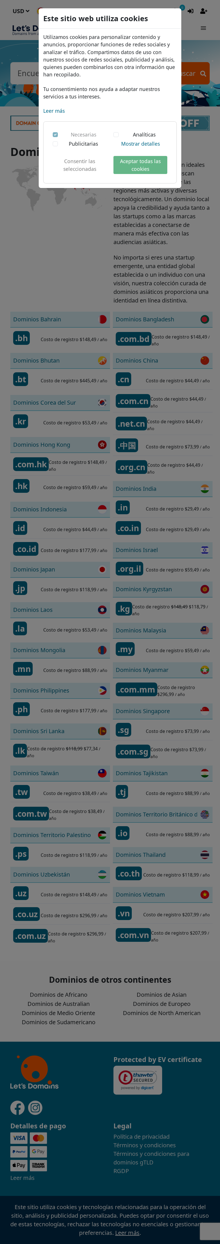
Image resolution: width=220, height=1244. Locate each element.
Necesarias (83, 134)
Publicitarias (83, 143)
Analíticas (144, 134)
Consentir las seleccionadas (79, 165)
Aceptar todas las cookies (140, 165)
